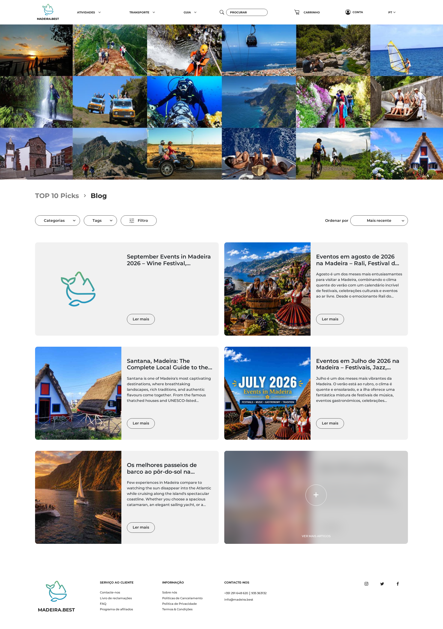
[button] (99, 12)
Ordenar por (336, 220)
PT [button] (390, 12)
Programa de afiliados (116, 609)
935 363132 (258, 593)
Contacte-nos (110, 592)
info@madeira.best (238, 599)
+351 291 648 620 (236, 593)
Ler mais (141, 319)
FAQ (103, 603)
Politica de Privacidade (179, 603)
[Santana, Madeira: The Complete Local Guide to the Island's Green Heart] (78, 393)
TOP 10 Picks (57, 196)
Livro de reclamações (116, 598)
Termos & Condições (177, 609)
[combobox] (379, 220)
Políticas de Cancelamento (182, 598)
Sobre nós (169, 592)
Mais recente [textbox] (379, 220)
